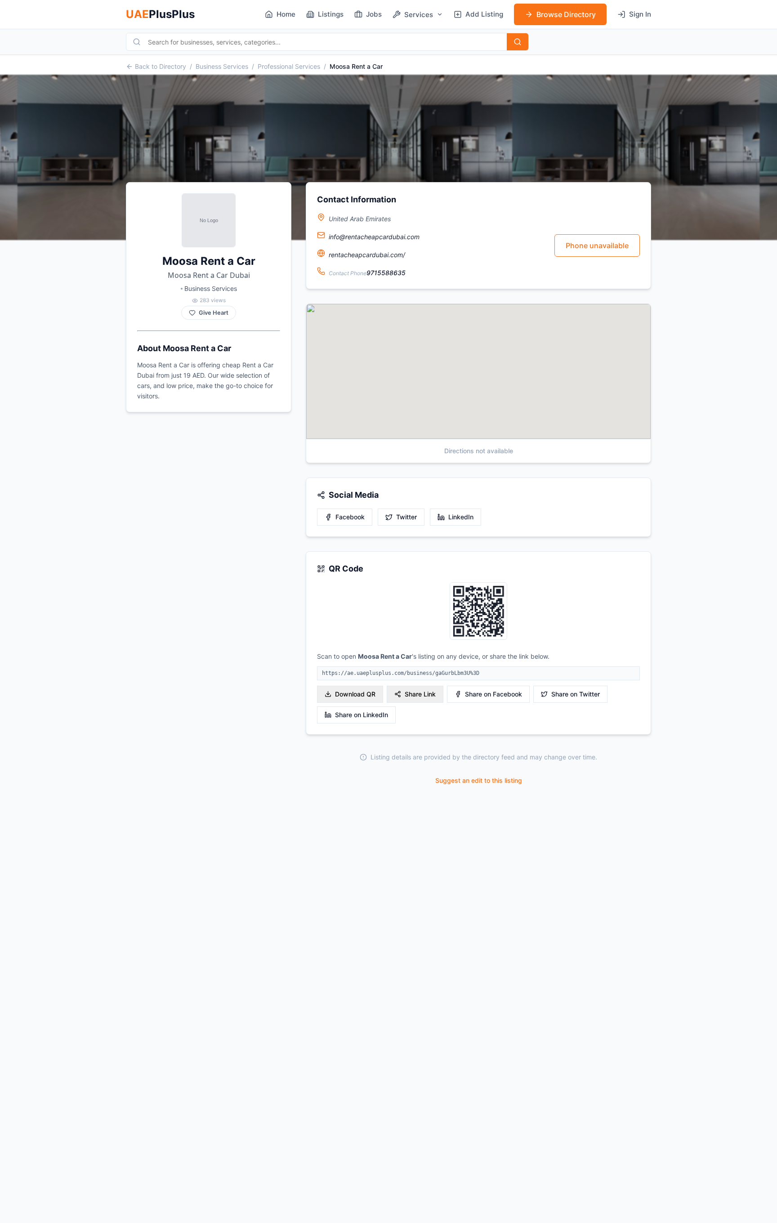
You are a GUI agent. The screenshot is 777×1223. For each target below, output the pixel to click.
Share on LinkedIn (361, 715)
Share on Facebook (493, 694)
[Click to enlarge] (478, 611)
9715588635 (386, 273)
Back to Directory (160, 66)
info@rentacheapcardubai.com (374, 237)
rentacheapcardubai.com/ (367, 255)
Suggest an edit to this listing (478, 780)
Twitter (406, 517)
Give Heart (213, 312)
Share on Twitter (575, 694)
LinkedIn (460, 517)
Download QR (355, 694)
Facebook (350, 517)
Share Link (420, 694)
